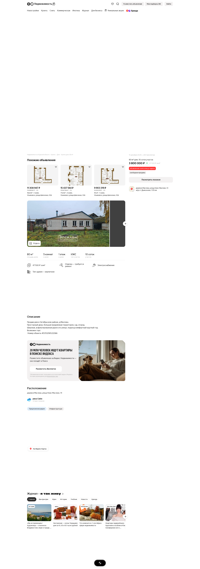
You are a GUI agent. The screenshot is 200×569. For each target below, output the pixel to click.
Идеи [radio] (54, 499)
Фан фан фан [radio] (43, 499)
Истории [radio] (63, 499)
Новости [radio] (84, 499)
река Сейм (37, 399)
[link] (169, 4)
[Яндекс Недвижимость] (41, 4)
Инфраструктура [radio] (55, 409)
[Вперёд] (125, 223)
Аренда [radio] (94, 499)
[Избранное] (112, 4)
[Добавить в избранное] (56, 167)
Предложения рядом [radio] (37, 409)
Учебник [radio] (74, 499)
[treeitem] (33, 10)
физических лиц (52, 376)
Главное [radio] (32, 499)
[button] (118, 4)
